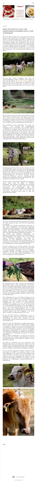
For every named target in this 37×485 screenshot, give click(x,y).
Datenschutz (15, 19)
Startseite (6, 19)
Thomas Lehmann (23, 81)
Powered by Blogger (20, 477)
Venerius (30, 315)
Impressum (24, 19)
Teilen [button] (4, 444)
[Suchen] (33, 2)
